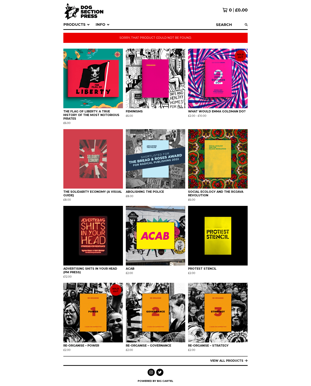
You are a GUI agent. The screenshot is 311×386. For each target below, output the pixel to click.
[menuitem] (76, 24)
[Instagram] (151, 372)
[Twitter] (159, 372)
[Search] (246, 24)
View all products (226, 360)
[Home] (84, 10)
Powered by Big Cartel (155, 381)
